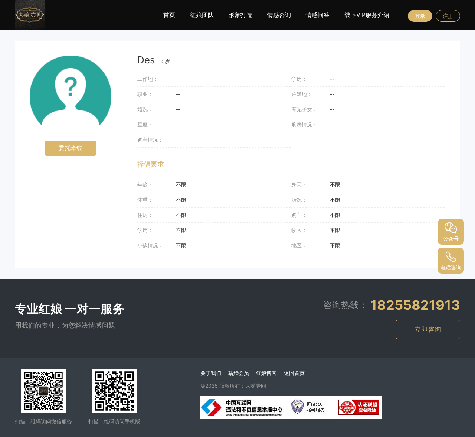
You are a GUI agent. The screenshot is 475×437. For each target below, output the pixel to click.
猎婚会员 (238, 373)
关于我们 (210, 373)
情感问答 (318, 15)
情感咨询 (279, 15)
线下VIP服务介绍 (366, 15)
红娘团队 (202, 15)
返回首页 (294, 373)
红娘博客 (266, 373)
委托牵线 (70, 148)
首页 (169, 15)
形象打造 (240, 15)
